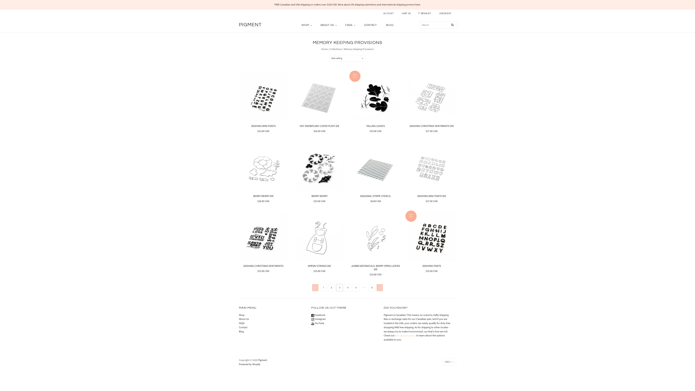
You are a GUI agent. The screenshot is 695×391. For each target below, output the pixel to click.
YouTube (319, 323)
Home (324, 49)
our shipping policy (405, 335)
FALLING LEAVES (376, 126)
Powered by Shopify (249, 364)
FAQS (349, 25)
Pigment (262, 360)
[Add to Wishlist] (285, 76)
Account (388, 13)
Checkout (445, 13)
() (406, 13)
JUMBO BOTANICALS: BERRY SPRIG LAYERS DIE (375, 267)
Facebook (319, 315)
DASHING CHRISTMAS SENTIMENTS (263, 266)
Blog (390, 25)
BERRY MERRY (319, 196)
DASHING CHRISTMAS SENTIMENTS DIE (432, 126)
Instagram (320, 319)
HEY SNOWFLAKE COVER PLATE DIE (319, 126)
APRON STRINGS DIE (319, 266)
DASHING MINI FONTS (263, 126)
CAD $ (447, 361)
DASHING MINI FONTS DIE (431, 196)
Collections (336, 49)
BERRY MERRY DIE (263, 196)
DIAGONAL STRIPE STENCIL (375, 196)
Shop (305, 25)
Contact (370, 25)
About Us (327, 25)
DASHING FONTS (431, 266)
